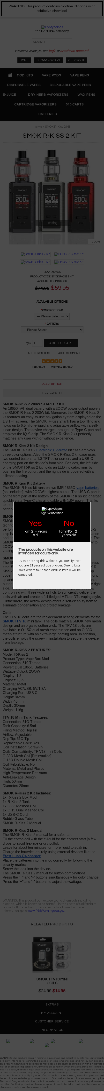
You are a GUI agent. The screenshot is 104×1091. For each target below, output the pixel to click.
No (69, 523)
